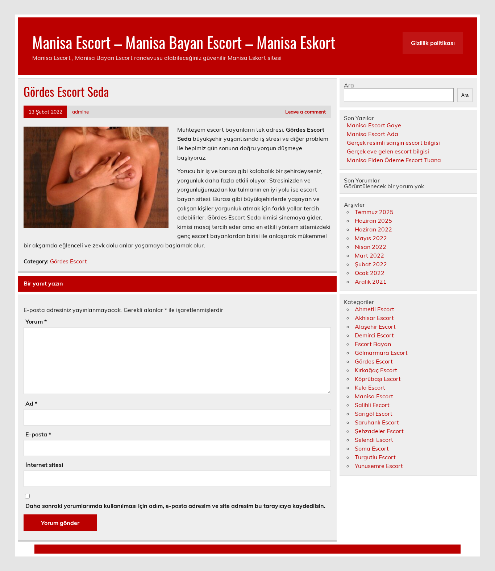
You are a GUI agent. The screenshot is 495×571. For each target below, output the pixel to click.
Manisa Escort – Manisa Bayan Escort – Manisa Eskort (183, 41)
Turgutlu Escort (375, 457)
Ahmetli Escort (374, 309)
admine (80, 111)
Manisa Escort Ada (372, 133)
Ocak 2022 (369, 272)
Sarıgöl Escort (373, 413)
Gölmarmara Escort (381, 352)
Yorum (36, 321)
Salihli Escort (372, 404)
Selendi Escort (374, 439)
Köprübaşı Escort (378, 378)
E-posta (38, 434)
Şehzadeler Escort (379, 431)
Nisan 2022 (370, 246)
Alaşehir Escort (375, 326)
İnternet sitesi (44, 465)
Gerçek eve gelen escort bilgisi (388, 151)
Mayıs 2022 (371, 238)
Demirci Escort (374, 335)
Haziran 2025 (373, 220)
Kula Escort (370, 387)
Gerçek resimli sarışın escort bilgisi (393, 142)
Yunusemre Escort (379, 465)
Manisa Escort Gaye (374, 125)
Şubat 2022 (371, 264)
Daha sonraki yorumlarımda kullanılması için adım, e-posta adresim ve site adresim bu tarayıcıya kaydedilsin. (175, 506)
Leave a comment (305, 111)
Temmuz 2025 (374, 211)
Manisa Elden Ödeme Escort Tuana (394, 160)
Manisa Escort (374, 396)
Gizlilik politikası (433, 42)
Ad (31, 403)
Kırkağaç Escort (376, 370)
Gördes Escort (68, 261)
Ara (349, 85)
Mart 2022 (369, 255)
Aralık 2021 (371, 281)
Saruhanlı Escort (377, 422)
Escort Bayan (373, 344)
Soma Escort (372, 448)
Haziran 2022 (373, 229)
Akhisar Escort (374, 317)
